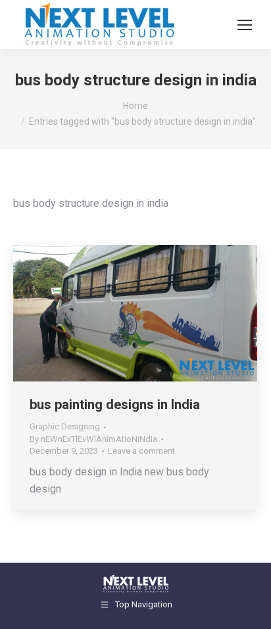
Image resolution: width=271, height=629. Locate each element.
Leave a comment (141, 451)
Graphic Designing (65, 426)
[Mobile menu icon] (245, 25)
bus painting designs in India (115, 404)
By (93, 439)
